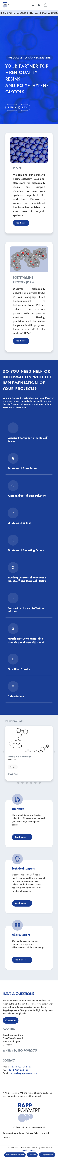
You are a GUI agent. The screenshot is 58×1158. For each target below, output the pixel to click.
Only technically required (15, 1155)
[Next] (55, 752)
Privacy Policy (33, 1132)
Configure (32, 1155)
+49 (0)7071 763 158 (17, 1070)
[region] (29, 752)
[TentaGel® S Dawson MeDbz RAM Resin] (29, 740)
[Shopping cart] (45, 4)
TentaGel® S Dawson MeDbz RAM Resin (27, 755)
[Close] (56, 13)
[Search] (32, 4)
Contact (6, 1137)
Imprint (45, 1132)
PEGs (25, 107)
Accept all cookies (47, 1155)
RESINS (12, 107)
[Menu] (52, 4)
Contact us (10, 1020)
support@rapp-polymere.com (23, 1073)
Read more (21, 222)
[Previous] (3, 752)
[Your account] (39, 4)
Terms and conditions (13, 1132)
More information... (29, 1150)
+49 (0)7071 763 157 (20, 1066)
